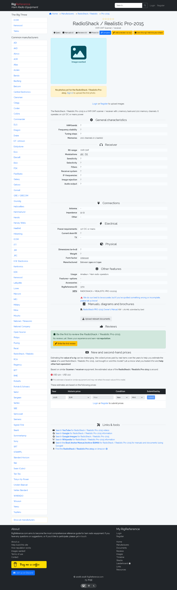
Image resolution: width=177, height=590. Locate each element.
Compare (106, 33)
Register (161, 5)
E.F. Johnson (19, 141)
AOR (16, 59)
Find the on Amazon (80, 449)
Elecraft (17, 157)
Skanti (16, 430)
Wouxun (17, 501)
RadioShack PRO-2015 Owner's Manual (100, 309)
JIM (15, 250)
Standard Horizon (21, 457)
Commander (19, 119)
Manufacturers (67, 14)
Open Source (20, 332)
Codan (17, 108)
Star (15, 463)
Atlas (16, 65)
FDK (15, 168)
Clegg (16, 103)
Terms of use (17, 554)
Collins (17, 114)
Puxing (17, 343)
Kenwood (18, 25)
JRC (15, 255)
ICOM (16, 20)
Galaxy (17, 179)
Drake (16, 136)
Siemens (17, 419)
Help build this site (19, 545)
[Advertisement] (138, 60)
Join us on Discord (24, 573)
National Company (22, 326)
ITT (15, 245)
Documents (121, 548)
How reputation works (21, 548)
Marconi (17, 294)
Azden (16, 70)
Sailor (16, 392)
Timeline (120, 557)
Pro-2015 (105, 14)
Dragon (17, 130)
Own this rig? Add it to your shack (150, 33)
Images (119, 554)
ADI (15, 43)
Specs (57, 33)
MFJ (15, 299)
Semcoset (18, 414)
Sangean (17, 397)
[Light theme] (89, 586)
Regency (18, 365)
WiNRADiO (18, 496)
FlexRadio (18, 174)
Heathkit (17, 228)
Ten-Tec (17, 474)
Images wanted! (18, 551)
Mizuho (17, 316)
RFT (15, 370)
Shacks (119, 560)
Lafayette (18, 283)
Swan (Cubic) (19, 468)
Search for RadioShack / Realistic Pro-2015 (82, 436)
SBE (15, 408)
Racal (16, 348)
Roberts (17, 381)
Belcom (17, 86)
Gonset (17, 190)
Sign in (70, 93)
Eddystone (18, 146)
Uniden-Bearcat (21, 485)
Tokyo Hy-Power (21, 479)
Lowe (16, 288)
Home (55, 14)
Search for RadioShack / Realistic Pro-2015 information (84, 433)
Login (152, 5)
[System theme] (83, 586)
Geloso (17, 185)
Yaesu (16, 31)
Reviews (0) (82, 33)
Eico (16, 152)
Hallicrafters (19, 206)
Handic (17, 217)
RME (16, 376)
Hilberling (18, 234)
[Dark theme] (94, 586)
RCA (16, 359)
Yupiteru (17, 512)
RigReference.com (95, 577)
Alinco (16, 54)
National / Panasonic (23, 321)
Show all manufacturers (24, 520)
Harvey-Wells (20, 223)
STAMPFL (18, 452)
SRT (15, 447)
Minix (16, 310)
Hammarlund (19, 212)
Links (118, 566)
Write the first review (66, 343)
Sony (16, 441)
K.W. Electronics (21, 261)
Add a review (123, 33)
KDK (16, 272)
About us (15, 542)
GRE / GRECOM (21, 195)
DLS (15, 125)
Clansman (18, 97)
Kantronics (18, 266)
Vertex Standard (21, 490)
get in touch (81, 536)
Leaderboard (122, 563)
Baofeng (17, 81)
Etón (16, 163)
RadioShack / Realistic (24, 354)
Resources (121, 570)
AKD (16, 48)
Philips (16, 337)
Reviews (120, 551)
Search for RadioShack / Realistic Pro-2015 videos (82, 430)
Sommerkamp (20, 436)
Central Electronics (22, 92)
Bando (16, 76)
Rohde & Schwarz (22, 387)
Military (17, 305)
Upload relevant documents (97, 319)
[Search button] (145, 5)
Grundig (17, 201)
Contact (14, 557)
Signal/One (19, 425)
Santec (17, 403)
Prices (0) (94, 33)
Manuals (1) (68, 33)
